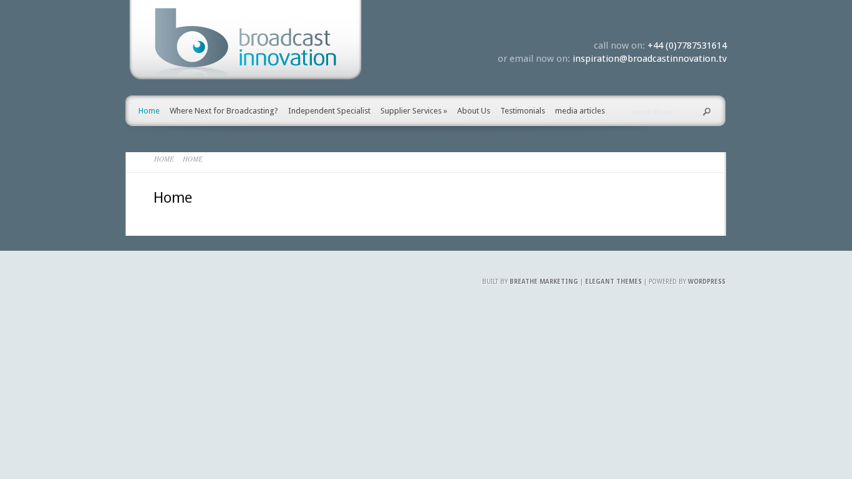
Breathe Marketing (544, 281)
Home (149, 110)
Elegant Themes (613, 281)
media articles (580, 110)
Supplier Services (413, 110)
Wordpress (706, 281)
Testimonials (522, 110)
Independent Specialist (329, 110)
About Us (473, 110)
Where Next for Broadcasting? (224, 110)
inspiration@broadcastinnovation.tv (650, 58)
